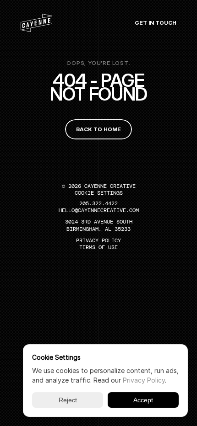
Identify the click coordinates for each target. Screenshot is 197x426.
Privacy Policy (144, 380)
